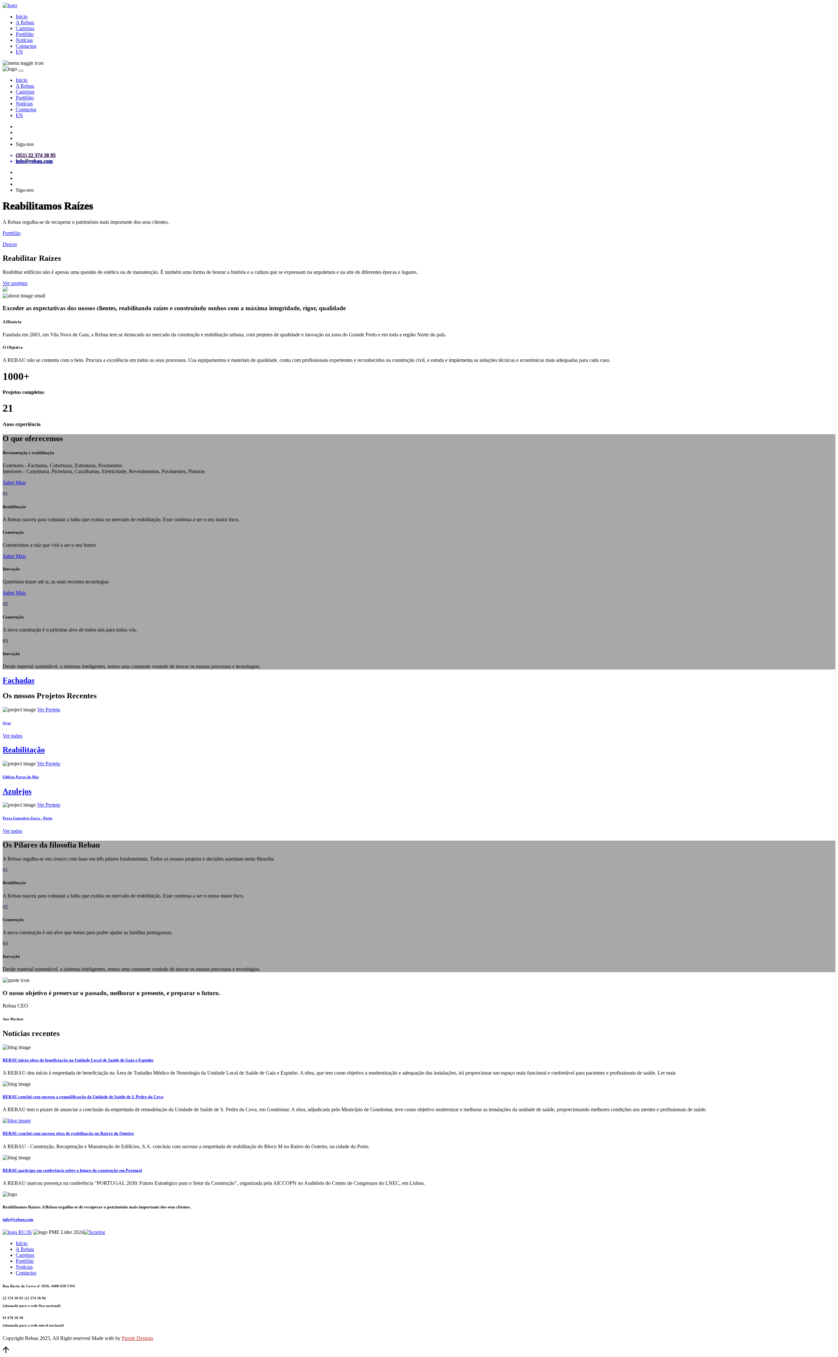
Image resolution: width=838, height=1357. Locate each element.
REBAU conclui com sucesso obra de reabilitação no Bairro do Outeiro (68, 1133)
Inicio (21, 80)
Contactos (26, 46)
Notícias (24, 40)
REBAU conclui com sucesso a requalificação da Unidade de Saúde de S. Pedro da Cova (83, 1096)
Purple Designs (137, 1338)
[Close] (21, 71)
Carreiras (25, 28)
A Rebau (25, 22)
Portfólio (25, 34)
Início (21, 16)
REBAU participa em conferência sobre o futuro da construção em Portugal (72, 1170)
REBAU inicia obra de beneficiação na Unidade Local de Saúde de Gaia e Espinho (78, 1060)
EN (19, 52)
